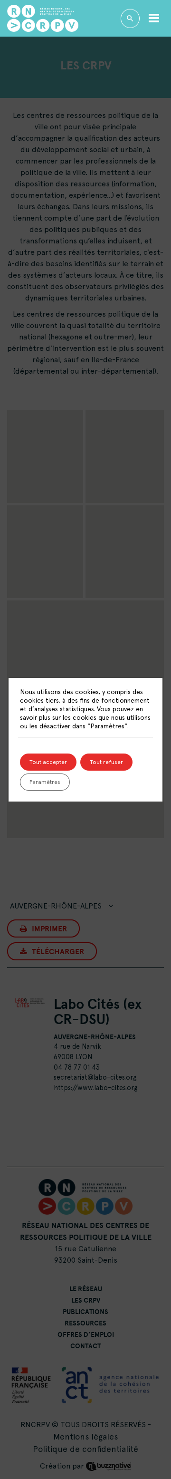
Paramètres (44, 782)
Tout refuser (106, 762)
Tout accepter (48, 762)
